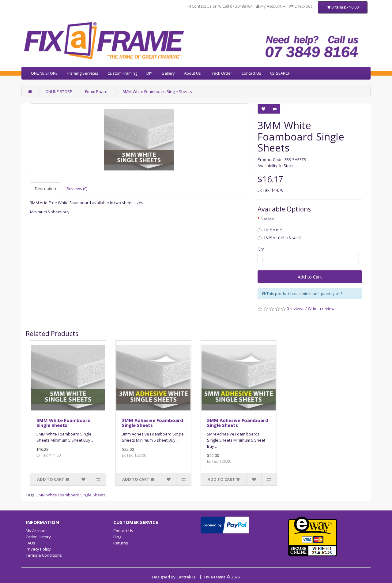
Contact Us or (204, 6)
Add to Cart (310, 277)
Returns (120, 543)
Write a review (321, 308)
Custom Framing (122, 73)
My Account (36, 530)
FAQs (30, 543)
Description (45, 188)
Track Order (221, 73)
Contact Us (251, 73)
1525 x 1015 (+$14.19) (282, 238)
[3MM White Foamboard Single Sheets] (139, 139)
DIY (149, 73)
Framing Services (82, 73)
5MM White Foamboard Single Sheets (63, 422)
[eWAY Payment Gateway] (312, 536)
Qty (261, 249)
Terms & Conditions (44, 555)
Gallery (168, 73)
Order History (38, 537)
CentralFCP (186, 577)
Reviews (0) (76, 188)
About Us (192, 73)
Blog (117, 537)
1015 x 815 (273, 230)
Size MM (267, 219)
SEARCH (282, 73)
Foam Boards (97, 91)
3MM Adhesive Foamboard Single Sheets (152, 422)
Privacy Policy (38, 549)
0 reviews (295, 308)
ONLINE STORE (44, 73)
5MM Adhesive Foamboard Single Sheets (237, 422)
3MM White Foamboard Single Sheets (157, 91)
